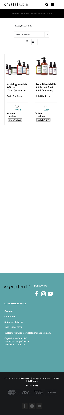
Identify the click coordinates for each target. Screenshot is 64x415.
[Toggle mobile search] (46, 4)
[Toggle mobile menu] (52, 4)
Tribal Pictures (32, 381)
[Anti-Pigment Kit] (18, 67)
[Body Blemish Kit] (46, 67)
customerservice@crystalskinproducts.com (27, 332)
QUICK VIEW (15, 120)
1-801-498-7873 (13, 327)
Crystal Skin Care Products (18, 378)
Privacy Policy (32, 385)
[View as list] (34, 42)
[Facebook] (36, 293)
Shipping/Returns (13, 321)
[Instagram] (43, 293)
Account (8, 310)
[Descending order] (48, 26)
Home (14, 13)
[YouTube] (50, 293)
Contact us (10, 316)
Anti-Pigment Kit (17, 84)
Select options (12, 114)
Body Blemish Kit (45, 84)
